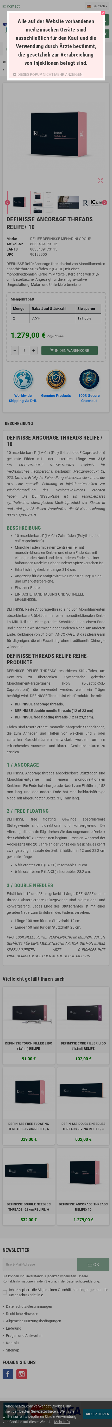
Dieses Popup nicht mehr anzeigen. (50, 74)
